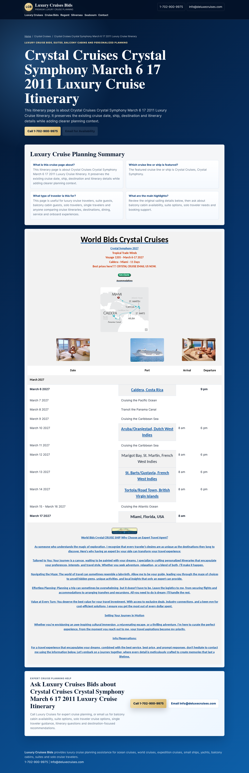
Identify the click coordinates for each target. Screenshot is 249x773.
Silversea (77, 15)
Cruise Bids (52, 15)
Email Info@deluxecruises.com (193, 703)
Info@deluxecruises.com (205, 6)
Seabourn (91, 15)
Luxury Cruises (34, 15)
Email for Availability (80, 131)
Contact (103, 15)
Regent (64, 15)
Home (28, 36)
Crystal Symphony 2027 (124, 248)
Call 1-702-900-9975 (42, 131)
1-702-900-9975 (171, 6)
